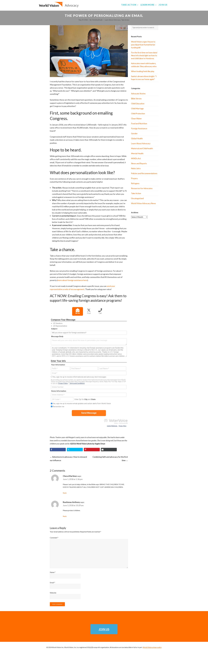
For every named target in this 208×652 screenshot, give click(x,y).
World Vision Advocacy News (143, 203)
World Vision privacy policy (152, 647)
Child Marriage (137, 108)
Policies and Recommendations (144, 173)
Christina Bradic (97, 20)
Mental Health (137, 153)
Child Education (137, 103)
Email (52, 582)
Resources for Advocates (142, 188)
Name (52, 572)
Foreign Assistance (139, 128)
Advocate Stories (138, 93)
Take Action (125, 20)
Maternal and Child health (142, 148)
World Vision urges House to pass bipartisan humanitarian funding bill (143, 44)
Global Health (137, 138)
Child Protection (138, 113)
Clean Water (136, 118)
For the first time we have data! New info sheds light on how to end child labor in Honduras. (144, 55)
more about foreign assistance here (72, 280)
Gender (134, 133)
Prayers (134, 178)
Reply (65, 493)
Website (53, 593)
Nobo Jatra (136, 168)
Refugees (135, 183)
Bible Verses (136, 98)
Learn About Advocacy (112, 20)
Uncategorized (137, 198)
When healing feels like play (142, 71)
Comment (54, 538)
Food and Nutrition (139, 123)
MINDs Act (136, 158)
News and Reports (139, 163)
